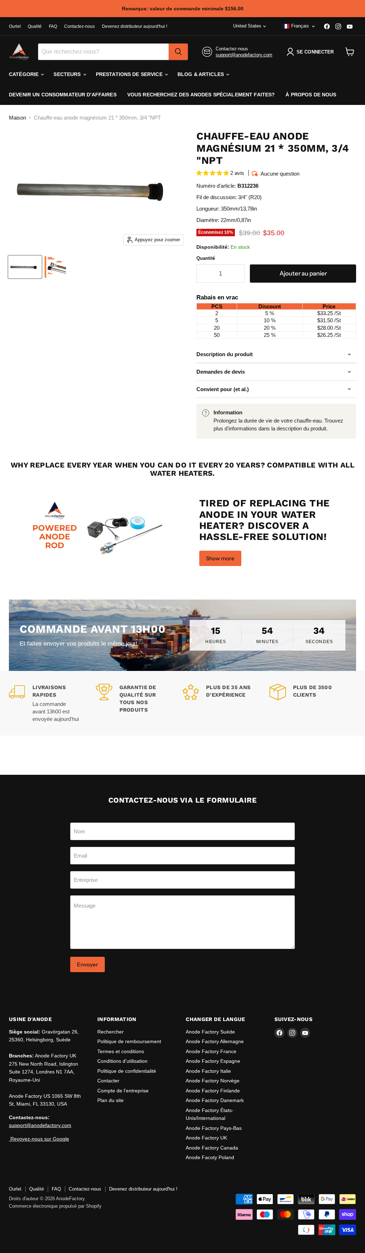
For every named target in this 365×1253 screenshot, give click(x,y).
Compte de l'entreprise (123, 1090)
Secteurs (67, 74)
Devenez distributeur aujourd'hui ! (134, 26)
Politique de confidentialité (126, 1071)
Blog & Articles (201, 74)
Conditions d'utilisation (122, 1061)
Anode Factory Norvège (213, 1080)
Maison (17, 118)
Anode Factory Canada (212, 1148)
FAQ (53, 26)
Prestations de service (130, 74)
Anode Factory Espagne (213, 1061)
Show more (220, 558)
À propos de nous (311, 94)
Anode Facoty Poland (210, 1157)
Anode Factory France (211, 1051)
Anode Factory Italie (208, 1071)
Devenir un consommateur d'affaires (63, 94)
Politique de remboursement (129, 1041)
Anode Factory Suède (210, 1032)
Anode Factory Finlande (213, 1090)
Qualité (35, 26)
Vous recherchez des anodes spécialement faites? (201, 94)
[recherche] (178, 52)
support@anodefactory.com (244, 54)
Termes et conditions (120, 1051)
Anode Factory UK (206, 1138)
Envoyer (87, 964)
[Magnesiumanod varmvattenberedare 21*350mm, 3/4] (25, 267)
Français (300, 26)
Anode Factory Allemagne (215, 1041)
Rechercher (110, 1032)
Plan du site (110, 1100)
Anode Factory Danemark (215, 1100)
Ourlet (15, 26)
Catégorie (24, 74)
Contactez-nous (79, 26)
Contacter (108, 1080)
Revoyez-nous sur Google (39, 1139)
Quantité (205, 258)
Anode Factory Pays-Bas (214, 1128)
